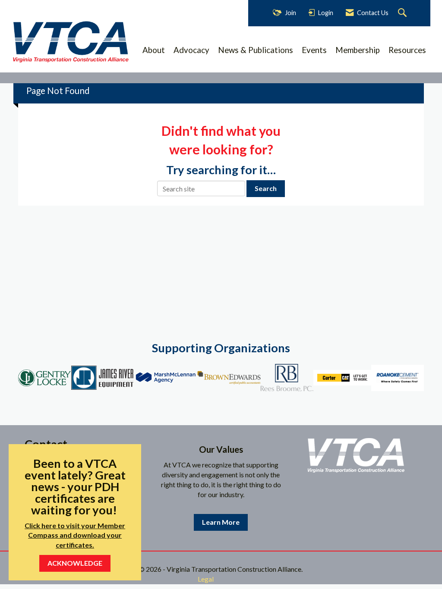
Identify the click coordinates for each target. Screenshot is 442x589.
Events (314, 50)
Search (266, 188)
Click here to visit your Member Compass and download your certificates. (75, 535)
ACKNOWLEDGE (74, 563)
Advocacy (191, 50)
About (153, 50)
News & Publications (255, 50)
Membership (357, 50)
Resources (407, 50)
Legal (206, 579)
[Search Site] (403, 13)
